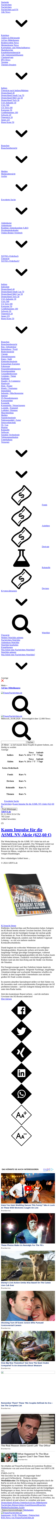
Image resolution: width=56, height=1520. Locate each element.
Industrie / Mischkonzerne (12, 393)
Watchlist (46, 633)
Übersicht (5, 258)
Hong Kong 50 (7, 122)
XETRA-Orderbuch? (10, 261)
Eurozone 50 (6, 110)
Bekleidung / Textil (9, 349)
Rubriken (5, 35)
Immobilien (6, 391)
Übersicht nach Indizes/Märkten (14, 90)
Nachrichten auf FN (9, 9)
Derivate (45, 546)
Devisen (45, 588)
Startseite (5, 2)
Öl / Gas (4, 425)
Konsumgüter (7, 400)
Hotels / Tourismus (9, 388)
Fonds (44, 505)
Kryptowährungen (9, 591)
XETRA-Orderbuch (9, 256)
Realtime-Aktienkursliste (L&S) (14, 228)
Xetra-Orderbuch (22, 1502)
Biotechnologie (7, 352)
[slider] (5, 821)
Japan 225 (5, 120)
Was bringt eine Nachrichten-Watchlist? (18, 650)
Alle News (5, 12)
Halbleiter (5, 378)
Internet (4, 395)
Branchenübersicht (9, 148)
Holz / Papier (6, 386)
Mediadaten (29, 1510)
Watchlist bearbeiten (9, 645)
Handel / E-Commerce (10, 381)
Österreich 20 (7, 117)
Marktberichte (7, 50)
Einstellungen (7, 647)
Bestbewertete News (10, 43)
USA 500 (5, 105)
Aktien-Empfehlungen (27, 1505)
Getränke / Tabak (8, 376)
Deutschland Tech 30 (10, 100)
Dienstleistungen (8, 356)
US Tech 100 (7, 107)
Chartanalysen (7, 57)
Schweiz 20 (6, 115)
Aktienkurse (6, 223)
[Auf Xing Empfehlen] (21, 1061)
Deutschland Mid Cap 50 (12, 98)
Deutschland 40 (8, 93)
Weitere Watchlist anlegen (12, 637)
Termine (4, 62)
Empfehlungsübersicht (10, 52)
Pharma (4, 427)
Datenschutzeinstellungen (12, 1510)
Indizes (4, 88)
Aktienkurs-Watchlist (10, 642)
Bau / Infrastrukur (8, 347)
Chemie (4, 354)
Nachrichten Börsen (9, 1505)
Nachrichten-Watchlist (10, 640)
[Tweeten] (21, 1041)
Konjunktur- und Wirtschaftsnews (15, 47)
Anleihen (46, 526)
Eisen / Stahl (6, 359)
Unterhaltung (6, 439)
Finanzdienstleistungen (11, 369)
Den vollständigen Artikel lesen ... (15, 858)
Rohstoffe (5, 430)
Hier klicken (6, 999)
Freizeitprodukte (8, 371)
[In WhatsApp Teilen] (21, 1103)
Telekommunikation (9, 437)
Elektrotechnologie (9, 361)
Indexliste (5, 287)
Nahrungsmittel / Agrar (11, 420)
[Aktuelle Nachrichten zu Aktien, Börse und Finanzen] (11, 693)
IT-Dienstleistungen (9, 398)
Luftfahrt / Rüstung (9, 410)
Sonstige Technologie (10, 435)
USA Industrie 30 (8, 103)
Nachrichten (6, 5)
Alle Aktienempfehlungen (12, 55)
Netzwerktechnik (8, 422)
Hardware (5, 383)
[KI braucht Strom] (27, 923)
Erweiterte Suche (8, 199)
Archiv (4, 176)
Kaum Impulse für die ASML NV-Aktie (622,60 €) (26, 832)
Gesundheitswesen (9, 373)
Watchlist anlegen (8, 652)
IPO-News (5, 60)
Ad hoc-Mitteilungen (10, 40)
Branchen (5, 145)
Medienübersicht (8, 174)
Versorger (5, 442)
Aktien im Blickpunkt (10, 38)
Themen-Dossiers (8, 65)
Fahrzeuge (5, 366)
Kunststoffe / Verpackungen (13, 405)
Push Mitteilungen (9, 809)
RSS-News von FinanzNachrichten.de (17, 1517)
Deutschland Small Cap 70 (12, 95)
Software (5, 432)
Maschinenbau (7, 413)
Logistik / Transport (9, 408)
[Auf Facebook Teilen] (21, 1020)
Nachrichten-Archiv (16, 1507)
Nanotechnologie (8, 417)
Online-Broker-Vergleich (11, 233)
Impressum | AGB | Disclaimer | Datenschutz (20, 1515)
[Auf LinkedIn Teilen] (21, 1082)
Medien (4, 171)
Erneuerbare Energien (10, 364)
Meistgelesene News (10, 45)
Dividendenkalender (9, 230)
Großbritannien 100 (9, 112)
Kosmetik (5, 403)
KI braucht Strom (8, 925)
